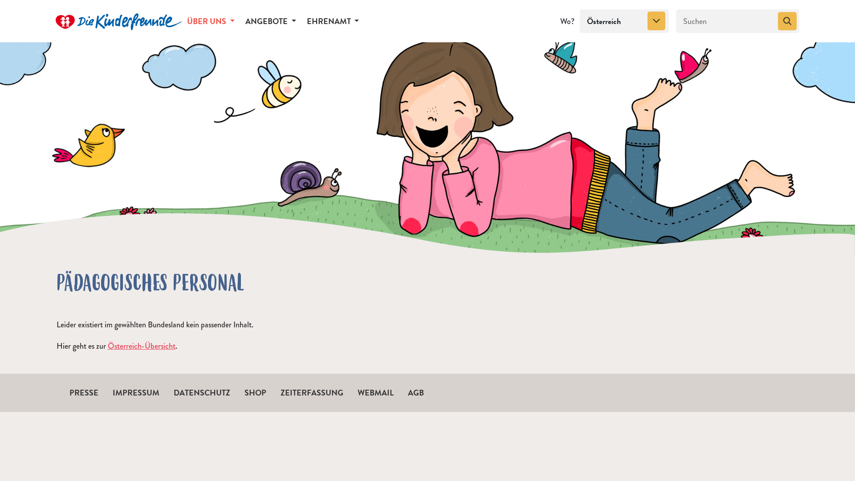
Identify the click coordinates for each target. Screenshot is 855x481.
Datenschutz (202, 393)
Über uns (207, 21)
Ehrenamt (330, 21)
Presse (83, 393)
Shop (255, 393)
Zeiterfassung (312, 393)
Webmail (376, 393)
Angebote (267, 21)
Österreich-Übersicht (141, 346)
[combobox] (624, 21)
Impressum (136, 393)
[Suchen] (787, 21)
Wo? (567, 21)
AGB (416, 393)
